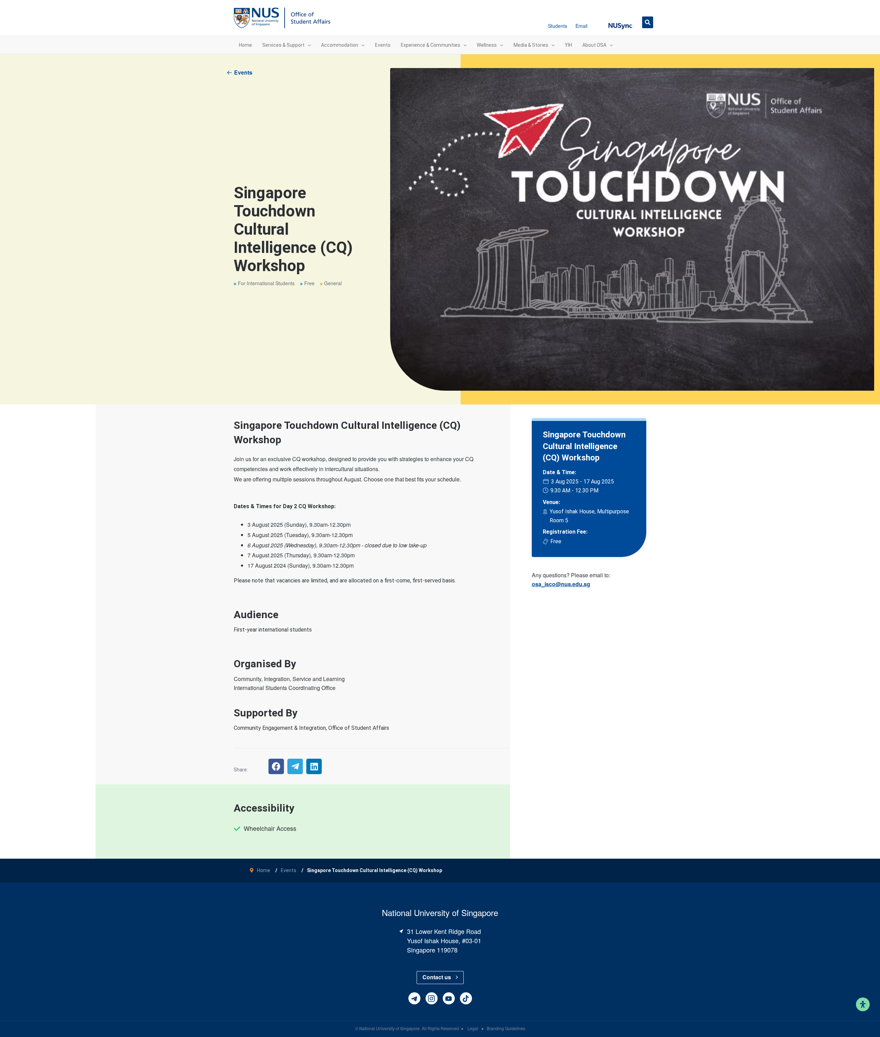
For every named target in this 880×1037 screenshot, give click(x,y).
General (333, 283)
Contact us (436, 977)
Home (263, 870)
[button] (620, 22)
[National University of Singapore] (256, 17)
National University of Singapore (389, 1028)
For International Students (266, 283)
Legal (473, 1028)
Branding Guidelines (506, 1028)
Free (309, 283)
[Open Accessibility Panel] (863, 1004)
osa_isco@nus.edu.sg (561, 584)
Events (243, 72)
